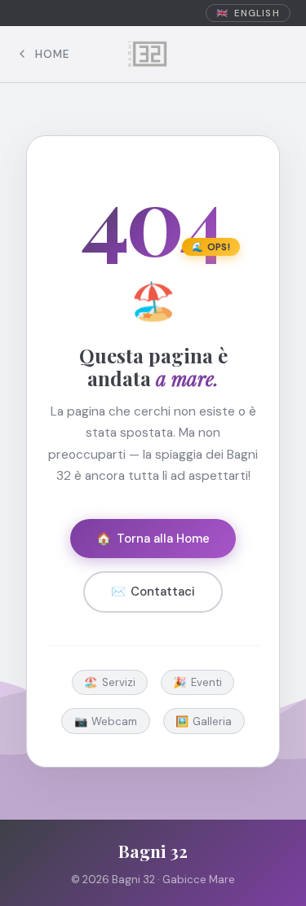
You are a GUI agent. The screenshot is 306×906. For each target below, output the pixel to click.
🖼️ (204, 721)
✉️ (153, 591)
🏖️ (109, 682)
